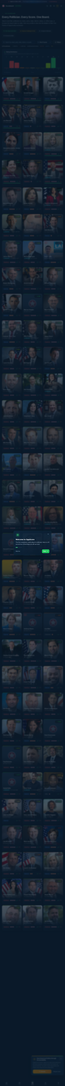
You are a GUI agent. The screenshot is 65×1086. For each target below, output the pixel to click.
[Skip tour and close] (48, 534)
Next (44, 551)
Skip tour (18, 551)
